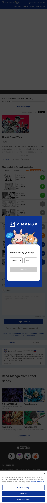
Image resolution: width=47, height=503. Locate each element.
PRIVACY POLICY (37, 481)
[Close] (44, 473)
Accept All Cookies (23, 499)
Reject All (23, 493)
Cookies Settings (23, 488)
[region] (23, 487)
